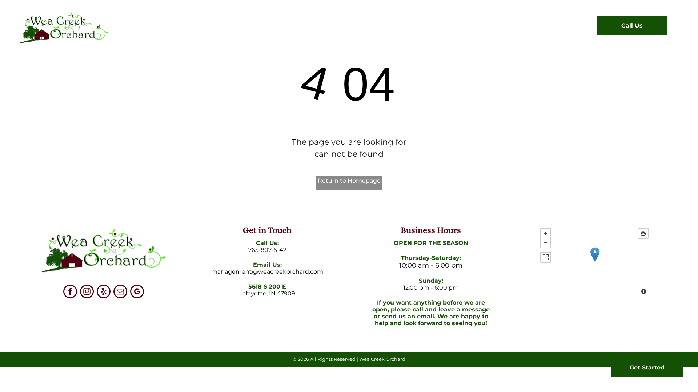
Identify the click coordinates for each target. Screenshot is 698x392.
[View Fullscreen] (545, 257)
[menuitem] (234, 27)
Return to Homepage (349, 180)
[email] (120, 292)
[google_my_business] (137, 292)
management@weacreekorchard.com (267, 271)
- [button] (545, 243)
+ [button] (545, 233)
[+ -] (595, 262)
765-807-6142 (267, 249)
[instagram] (87, 292)
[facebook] (70, 292)
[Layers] (643, 233)
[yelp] (104, 292)
